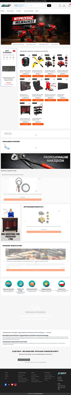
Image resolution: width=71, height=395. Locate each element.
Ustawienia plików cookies (36, 381)
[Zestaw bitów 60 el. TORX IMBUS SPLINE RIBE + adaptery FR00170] (8, 68)
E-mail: (18, 6)
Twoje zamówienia (48, 375)
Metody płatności (21, 375)
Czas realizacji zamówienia (23, 380)
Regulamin (33, 378)
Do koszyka (25, 76)
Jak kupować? (34, 375)
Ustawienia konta (47, 378)
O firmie (6, 376)
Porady (8, 267)
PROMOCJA (20, 376)
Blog (6, 378)
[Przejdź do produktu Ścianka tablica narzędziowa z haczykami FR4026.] (63, 86)
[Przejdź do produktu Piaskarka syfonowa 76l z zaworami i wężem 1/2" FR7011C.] (50, 86)
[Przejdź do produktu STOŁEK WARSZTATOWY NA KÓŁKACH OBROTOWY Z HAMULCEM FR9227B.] (50, 62)
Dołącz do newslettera (24, 359)
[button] (49, 5)
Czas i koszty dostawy (22, 378)
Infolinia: (19, 5)
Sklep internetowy (35, 393)
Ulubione (46, 380)
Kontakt (6, 375)
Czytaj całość (35, 270)
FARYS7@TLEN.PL (62, 385)
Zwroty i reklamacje (22, 381)
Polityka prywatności (35, 380)
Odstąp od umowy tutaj (49, 376)
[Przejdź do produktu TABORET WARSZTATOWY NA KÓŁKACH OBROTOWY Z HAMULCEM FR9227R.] (63, 62)
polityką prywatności (43, 362)
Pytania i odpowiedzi (35, 376)
